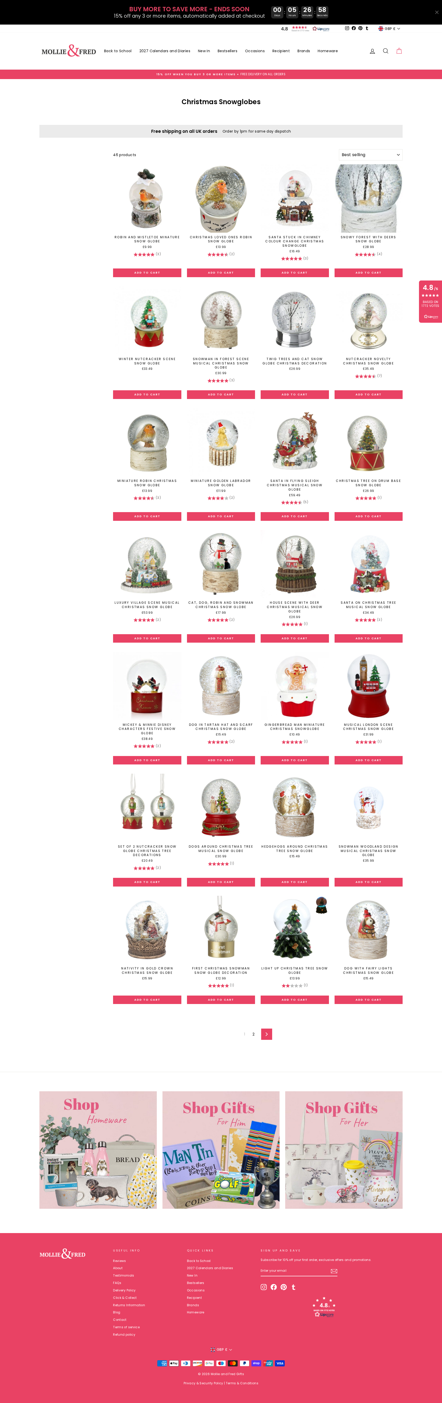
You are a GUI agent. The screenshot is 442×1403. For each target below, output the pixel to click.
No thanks (221, 792)
